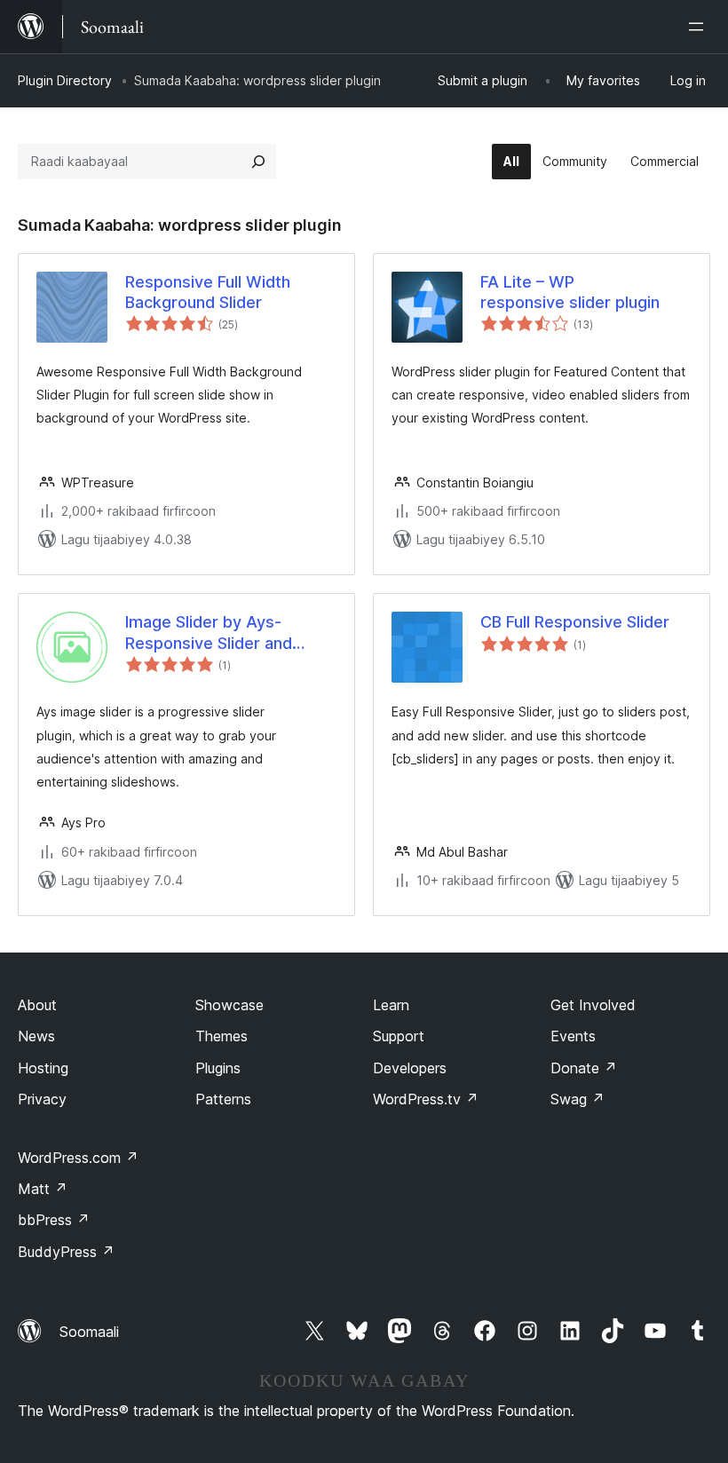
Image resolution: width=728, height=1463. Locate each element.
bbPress (54, 1220)
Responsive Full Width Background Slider (207, 292)
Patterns (223, 1099)
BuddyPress (66, 1252)
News (36, 1036)
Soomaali (89, 1331)
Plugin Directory (65, 80)
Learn (391, 1005)
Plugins (218, 1068)
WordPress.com (78, 1157)
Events (573, 1036)
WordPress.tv (426, 1099)
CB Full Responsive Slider (574, 622)
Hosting (43, 1068)
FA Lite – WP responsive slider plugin (570, 292)
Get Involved (593, 1005)
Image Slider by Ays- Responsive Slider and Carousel (208, 633)
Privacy (42, 1099)
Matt (42, 1189)
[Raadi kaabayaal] (258, 161)
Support (398, 1036)
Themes (221, 1036)
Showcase (229, 1005)
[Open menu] (699, 26)
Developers (410, 1068)
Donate (583, 1068)
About (37, 1005)
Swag (577, 1099)
